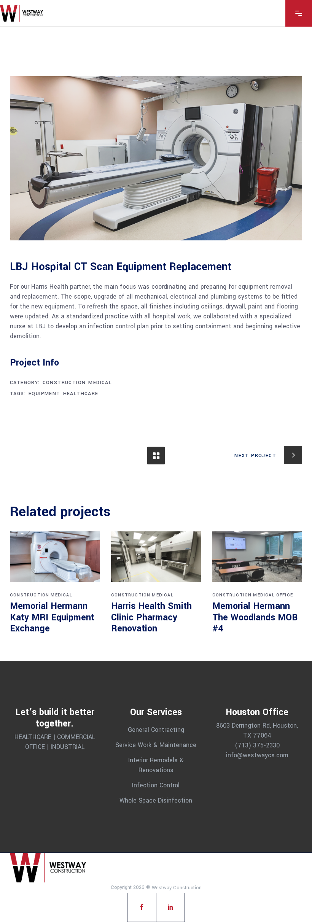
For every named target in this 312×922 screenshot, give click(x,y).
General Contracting (156, 729)
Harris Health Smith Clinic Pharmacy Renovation (151, 617)
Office (284, 595)
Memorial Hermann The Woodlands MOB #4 (255, 617)
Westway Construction (177, 887)
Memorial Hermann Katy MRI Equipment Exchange (52, 617)
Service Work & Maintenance (155, 745)
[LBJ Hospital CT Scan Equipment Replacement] (156, 158)
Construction (64, 382)
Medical (100, 382)
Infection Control (156, 785)
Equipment (44, 393)
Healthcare (81, 393)
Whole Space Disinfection (155, 800)
